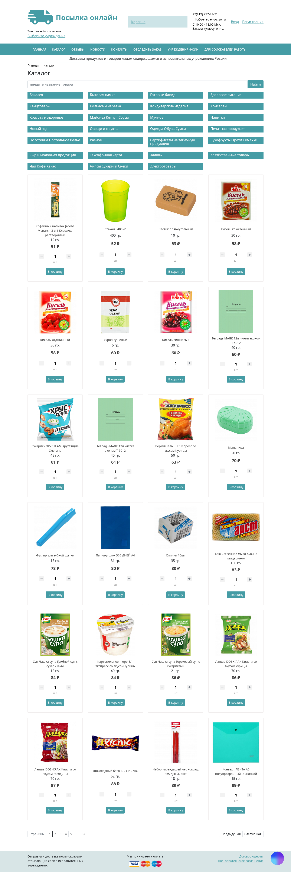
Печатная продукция (227, 128)
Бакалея (36, 94)
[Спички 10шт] (175, 527)
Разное (96, 140)
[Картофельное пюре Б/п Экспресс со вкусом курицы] (115, 634)
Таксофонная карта (106, 155)
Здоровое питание (226, 94)
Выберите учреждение (46, 35)
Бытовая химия (102, 94)
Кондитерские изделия (169, 106)
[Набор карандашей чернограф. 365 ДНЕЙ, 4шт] (175, 742)
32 (83, 834)
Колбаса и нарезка (105, 106)
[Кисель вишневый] (175, 312)
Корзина (138, 21)
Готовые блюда (163, 94)
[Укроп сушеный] (115, 312)
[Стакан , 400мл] (115, 200)
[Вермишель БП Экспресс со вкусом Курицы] (175, 419)
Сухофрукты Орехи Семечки (233, 140)
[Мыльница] (236, 420)
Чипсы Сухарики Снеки (109, 166)
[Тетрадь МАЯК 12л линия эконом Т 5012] (236, 311)
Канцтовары (40, 106)
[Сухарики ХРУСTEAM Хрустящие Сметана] (55, 419)
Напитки (217, 117)
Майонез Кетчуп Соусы (109, 117)
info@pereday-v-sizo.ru (209, 19)
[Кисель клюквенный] (236, 200)
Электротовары (163, 166)
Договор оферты (251, 856)
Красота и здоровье (46, 117)
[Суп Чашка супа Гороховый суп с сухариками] (175, 634)
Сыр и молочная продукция (53, 155)
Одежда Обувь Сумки (168, 128)
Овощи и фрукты (104, 128)
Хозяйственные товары (229, 155)
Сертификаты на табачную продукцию (172, 142)
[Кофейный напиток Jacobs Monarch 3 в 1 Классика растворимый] (55, 199)
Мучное (156, 117)
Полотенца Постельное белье (55, 140)
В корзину (55, 271)
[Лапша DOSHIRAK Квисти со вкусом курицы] (236, 634)
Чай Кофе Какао (43, 166)
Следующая (253, 834)
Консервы (218, 106)
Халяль (156, 155)
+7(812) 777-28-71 (205, 14)
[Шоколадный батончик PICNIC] (115, 743)
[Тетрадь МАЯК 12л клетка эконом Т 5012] (115, 419)
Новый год (38, 128)
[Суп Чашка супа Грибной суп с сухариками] (55, 634)
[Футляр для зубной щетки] (55, 527)
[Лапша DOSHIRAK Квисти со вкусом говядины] (55, 742)
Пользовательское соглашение (241, 861)
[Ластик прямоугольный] (175, 200)
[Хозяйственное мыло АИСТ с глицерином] (236, 527)
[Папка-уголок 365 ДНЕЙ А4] (115, 527)
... (77, 834)
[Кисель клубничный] (55, 312)
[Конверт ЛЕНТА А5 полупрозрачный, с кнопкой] (236, 742)
